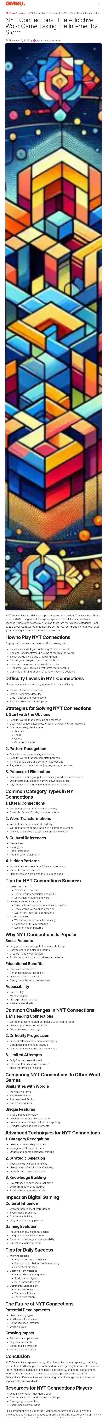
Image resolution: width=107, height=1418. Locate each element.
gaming (21, 13)
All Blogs (10, 13)
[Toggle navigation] (99, 4)
